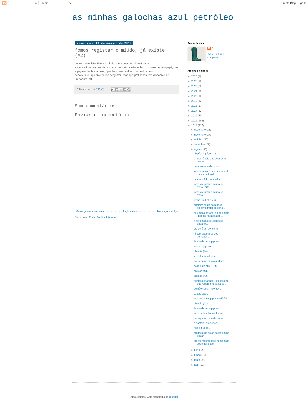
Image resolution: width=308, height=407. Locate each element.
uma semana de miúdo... (208, 166)
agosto (198, 149)
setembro (200, 144)
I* (212, 48)
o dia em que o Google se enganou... (208, 222)
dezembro (200, 129)
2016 (194, 115)
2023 (194, 81)
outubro (199, 139)
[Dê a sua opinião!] (117, 89)
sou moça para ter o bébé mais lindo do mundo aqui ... (211, 214)
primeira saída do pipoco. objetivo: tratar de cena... (209, 206)
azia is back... (201, 293)
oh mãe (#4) (201, 251)
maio (197, 359)
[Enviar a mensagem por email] (113, 89)
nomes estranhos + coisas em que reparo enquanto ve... (211, 282)
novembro (200, 134)
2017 (194, 110)
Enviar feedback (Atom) (102, 217)
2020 (194, 96)
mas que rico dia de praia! (208, 318)
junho (197, 355)
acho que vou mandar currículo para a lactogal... (211, 173)
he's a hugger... (202, 327)
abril (197, 364)
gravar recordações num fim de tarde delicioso (211, 342)
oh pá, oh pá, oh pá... (206, 153)
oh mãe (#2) (201, 275)
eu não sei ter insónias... (207, 288)
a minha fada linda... (205, 256)
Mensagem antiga (167, 211)
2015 (194, 120)
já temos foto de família (207, 179)
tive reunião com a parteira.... (210, 261)
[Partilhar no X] (121, 89)
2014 (194, 125)
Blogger (173, 396)
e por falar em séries (205, 323)
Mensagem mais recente (90, 211)
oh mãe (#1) (201, 303)
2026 (194, 76)
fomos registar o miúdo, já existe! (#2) (208, 186)
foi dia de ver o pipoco (206, 241)
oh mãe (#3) (201, 271)
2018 (194, 105)
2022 (194, 86)
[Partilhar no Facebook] (125, 89)
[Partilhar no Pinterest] (129, 89)
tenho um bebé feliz (205, 200)
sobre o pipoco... (203, 246)
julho (197, 349)
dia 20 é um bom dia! (206, 228)
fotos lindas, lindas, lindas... (209, 313)
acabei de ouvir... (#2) (206, 266)
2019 (194, 100)
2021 (194, 91)
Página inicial (130, 211)
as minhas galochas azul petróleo (152, 17)
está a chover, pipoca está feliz (211, 298)
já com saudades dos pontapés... (206, 235)
